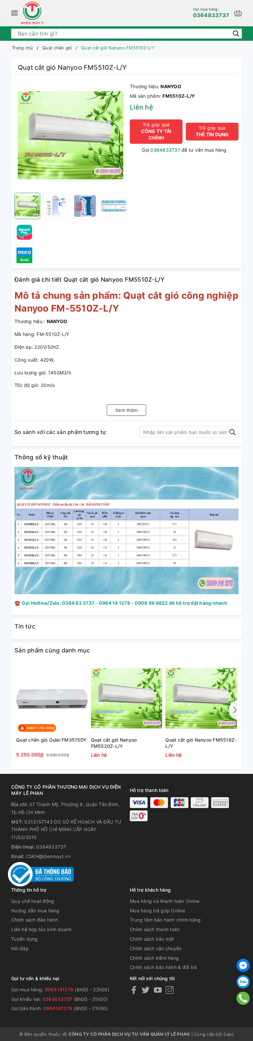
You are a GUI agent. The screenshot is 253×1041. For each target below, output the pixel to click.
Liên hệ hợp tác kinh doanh (41, 929)
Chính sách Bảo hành (34, 920)
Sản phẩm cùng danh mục (52, 650)
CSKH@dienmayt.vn (48, 856)
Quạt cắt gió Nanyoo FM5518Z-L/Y (201, 743)
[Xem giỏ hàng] (238, 13)
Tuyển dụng (24, 939)
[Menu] (14, 13)
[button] (234, 710)
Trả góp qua (156, 131)
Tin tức (24, 626)
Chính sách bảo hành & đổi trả (163, 967)
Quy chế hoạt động (32, 901)
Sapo (228, 1034)
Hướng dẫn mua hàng (35, 910)
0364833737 (211, 12)
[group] (70, 135)
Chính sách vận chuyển (156, 948)
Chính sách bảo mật (152, 939)
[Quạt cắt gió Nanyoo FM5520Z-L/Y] (126, 698)
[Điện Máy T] (32, 13)
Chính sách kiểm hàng (154, 958)
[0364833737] (243, 998)
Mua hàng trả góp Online (157, 910)
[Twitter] (146, 990)
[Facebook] (134, 990)
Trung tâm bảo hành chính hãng (165, 920)
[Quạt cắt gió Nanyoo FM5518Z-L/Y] (201, 698)
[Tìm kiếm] (236, 33)
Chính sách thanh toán (155, 929)
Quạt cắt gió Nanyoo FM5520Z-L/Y (114, 743)
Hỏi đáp (20, 948)
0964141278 (59, 989)
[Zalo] (243, 981)
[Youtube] (158, 990)
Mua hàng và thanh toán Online (164, 901)
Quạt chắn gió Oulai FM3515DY (51, 740)
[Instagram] (170, 990)
